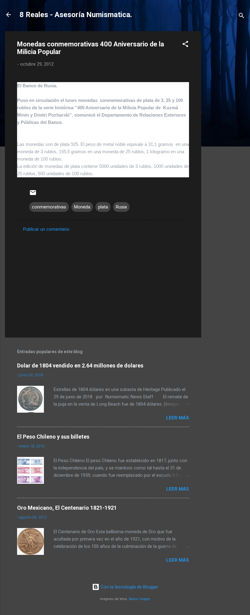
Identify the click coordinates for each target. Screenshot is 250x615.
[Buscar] (241, 16)
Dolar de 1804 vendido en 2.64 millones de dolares (80, 365)
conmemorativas (49, 207)
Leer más (177, 418)
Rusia (121, 207)
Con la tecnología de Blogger (128, 587)
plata (103, 207)
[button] (185, 45)
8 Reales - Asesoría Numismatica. (76, 14)
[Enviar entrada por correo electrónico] (33, 194)
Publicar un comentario (46, 229)
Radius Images (139, 599)
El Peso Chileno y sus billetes (53, 436)
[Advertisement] (225, 122)
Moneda (82, 207)
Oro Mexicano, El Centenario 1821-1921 (67, 508)
